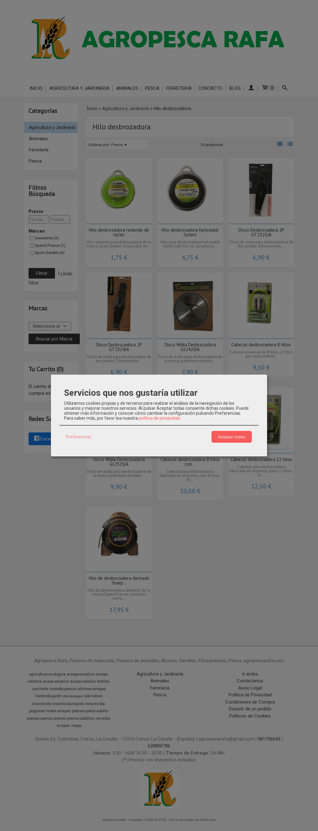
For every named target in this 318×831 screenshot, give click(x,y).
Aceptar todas (231, 436)
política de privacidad (159, 418)
